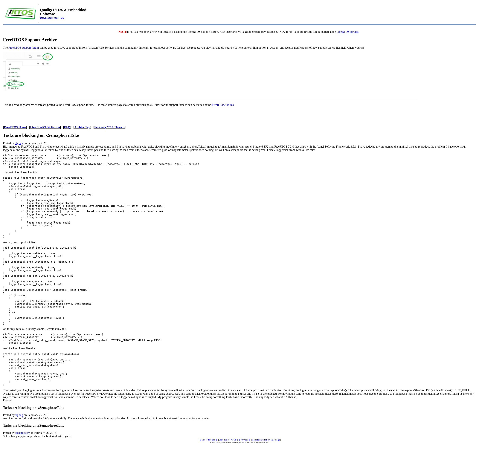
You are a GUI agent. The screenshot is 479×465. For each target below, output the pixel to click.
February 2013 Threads (109, 127)
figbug (19, 143)
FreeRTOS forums (348, 31)
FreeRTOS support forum (23, 47)
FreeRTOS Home (15, 127)
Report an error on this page (266, 439)
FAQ (67, 127)
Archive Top (82, 127)
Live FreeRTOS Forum (45, 127)
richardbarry (22, 432)
